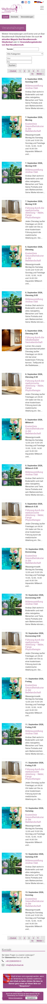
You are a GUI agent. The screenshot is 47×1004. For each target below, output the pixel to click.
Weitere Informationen (15, 998)
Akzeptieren (31, 998)
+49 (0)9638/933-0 (13, 961)
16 (32, 73)
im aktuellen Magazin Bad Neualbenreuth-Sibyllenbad (22, 39)
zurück (5, 16)
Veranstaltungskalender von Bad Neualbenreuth (22, 43)
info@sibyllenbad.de (15, 965)
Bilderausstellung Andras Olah (34, 86)
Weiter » (40, 73)
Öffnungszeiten (27, 992)
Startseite (14, 16)
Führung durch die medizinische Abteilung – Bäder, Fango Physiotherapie (34, 212)
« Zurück (12, 71)
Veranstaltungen (27, 16)
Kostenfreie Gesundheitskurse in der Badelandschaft (34, 127)
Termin (10, 49)
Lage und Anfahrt (8, 992)
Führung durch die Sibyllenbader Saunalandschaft (34, 340)
